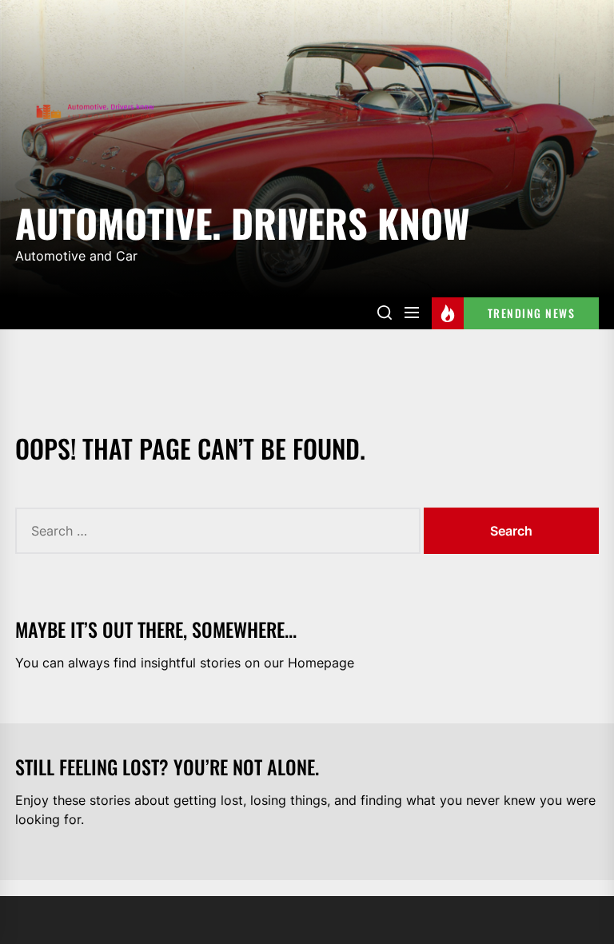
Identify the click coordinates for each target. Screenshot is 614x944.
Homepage (321, 663)
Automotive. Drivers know (242, 220)
